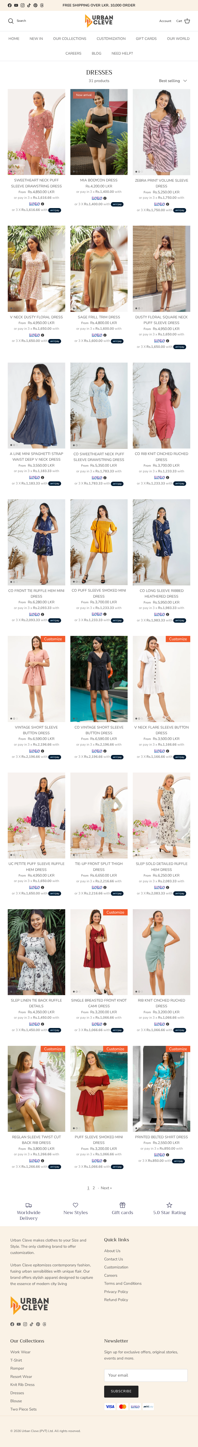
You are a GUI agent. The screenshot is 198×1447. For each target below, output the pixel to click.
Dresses (17, 1392)
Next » (106, 1188)
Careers (110, 1275)
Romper (17, 1368)
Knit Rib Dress (22, 1384)
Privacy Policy (116, 1291)
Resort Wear (21, 1376)
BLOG (96, 53)
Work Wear (20, 1352)
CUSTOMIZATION (111, 38)
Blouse (16, 1401)
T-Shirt (16, 1360)
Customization (116, 1267)
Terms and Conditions (123, 1283)
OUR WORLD (178, 38)
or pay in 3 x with (36, 197)
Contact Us (113, 1259)
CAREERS (73, 53)
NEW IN (36, 38)
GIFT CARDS (146, 38)
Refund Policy (116, 1299)
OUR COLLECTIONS (69, 38)
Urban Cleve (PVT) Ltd (37, 1431)
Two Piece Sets (23, 1409)
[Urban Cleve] (99, 21)
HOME (14, 38)
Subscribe (121, 1391)
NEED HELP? (122, 53)
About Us (112, 1250)
